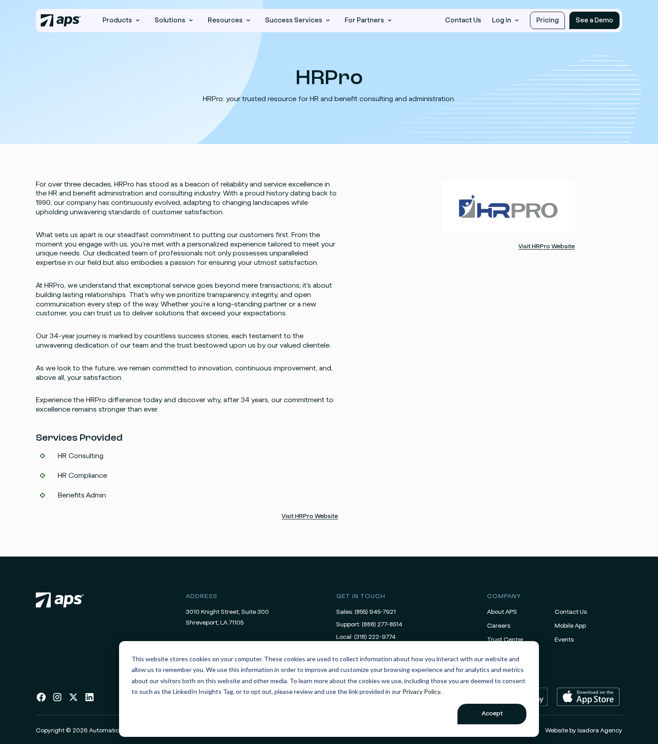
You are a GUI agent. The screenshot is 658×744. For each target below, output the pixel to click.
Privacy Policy (421, 691)
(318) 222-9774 (375, 637)
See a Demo (594, 20)
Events (564, 640)
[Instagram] (57, 700)
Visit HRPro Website (310, 516)
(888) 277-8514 (382, 624)
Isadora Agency (599, 730)
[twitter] (73, 700)
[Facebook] (41, 700)
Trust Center (505, 640)
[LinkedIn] (89, 700)
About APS (502, 612)
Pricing (547, 20)
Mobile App (570, 626)
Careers (498, 626)
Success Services (293, 20)
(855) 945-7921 (375, 612)
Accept (492, 713)
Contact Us (463, 20)
